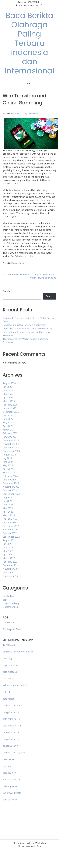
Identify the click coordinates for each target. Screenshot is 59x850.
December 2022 (11, 526)
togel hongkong (11, 603)
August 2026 (9, 383)
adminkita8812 (33, 113)
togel (5, 599)
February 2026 (10, 404)
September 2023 (11, 493)
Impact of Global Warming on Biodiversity (24, 324)
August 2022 (9, 540)
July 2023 (7, 501)
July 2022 (7, 543)
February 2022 (10, 561)
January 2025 (9, 436)
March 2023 (9, 515)
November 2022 (11, 529)
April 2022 (8, 554)
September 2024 (11, 451)
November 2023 (11, 486)
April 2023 (8, 511)
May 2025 (8, 422)
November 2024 (11, 443)
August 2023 (9, 497)
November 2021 (11, 568)
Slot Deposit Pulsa (12, 629)
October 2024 (10, 447)
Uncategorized (17, 263)
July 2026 (7, 386)
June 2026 (8, 390)
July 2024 (7, 458)
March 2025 (9, 429)
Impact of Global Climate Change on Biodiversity (27, 328)
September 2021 (11, 576)
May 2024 (8, 465)
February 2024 (10, 476)
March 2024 (9, 472)
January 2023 (9, 522)
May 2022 (8, 551)
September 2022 (11, 536)
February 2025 (10, 433)
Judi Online (8, 596)
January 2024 (9, 479)
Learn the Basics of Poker (16, 274)
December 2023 (11, 483)
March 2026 (9, 401)
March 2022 (9, 558)
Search (6, 291)
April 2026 (8, 397)
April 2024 (8, 468)
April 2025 (8, 426)
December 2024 (11, 440)
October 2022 (10, 533)
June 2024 (8, 461)
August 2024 (9, 454)
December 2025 (11, 411)
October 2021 (10, 572)
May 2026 (8, 393)
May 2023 (8, 508)
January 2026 (9, 408)
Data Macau (9, 622)
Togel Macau (9, 644)
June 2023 (8, 504)
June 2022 (8, 547)
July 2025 (7, 415)
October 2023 (10, 490)
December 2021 (11, 565)
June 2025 (8, 418)
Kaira (31, 843)
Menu (29, 83)
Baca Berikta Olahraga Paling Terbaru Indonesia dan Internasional (29, 43)
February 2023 (10, 518)
